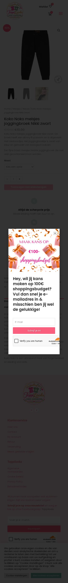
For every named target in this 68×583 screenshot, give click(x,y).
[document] (34, 291)
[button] (55, 233)
